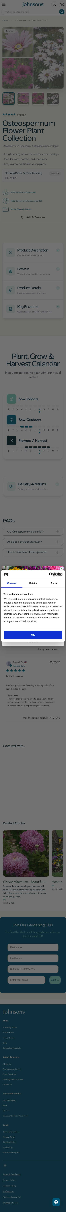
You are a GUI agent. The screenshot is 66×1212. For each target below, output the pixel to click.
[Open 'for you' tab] (56, 1202)
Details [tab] (33, 583)
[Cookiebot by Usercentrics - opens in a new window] (49, 575)
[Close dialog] (61, 568)
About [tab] (54, 583)
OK (33, 634)
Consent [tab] (11, 583)
